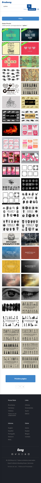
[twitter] (16, 454)
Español (10, 431)
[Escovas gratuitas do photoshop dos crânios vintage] (11, 239)
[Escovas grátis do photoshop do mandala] (11, 266)
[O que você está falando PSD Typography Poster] (11, 48)
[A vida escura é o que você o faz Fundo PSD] (30, 34)
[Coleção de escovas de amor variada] (11, 88)
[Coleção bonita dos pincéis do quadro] (30, 170)
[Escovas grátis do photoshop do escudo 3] (30, 225)
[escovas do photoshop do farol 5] (30, 362)
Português (11, 434)
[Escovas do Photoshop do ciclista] (11, 102)
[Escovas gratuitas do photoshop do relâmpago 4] (30, 239)
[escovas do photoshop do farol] (30, 88)
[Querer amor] (29, 61)
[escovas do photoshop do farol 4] (11, 362)
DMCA (27, 414)
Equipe (27, 431)
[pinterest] (19, 454)
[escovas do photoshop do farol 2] (11, 321)
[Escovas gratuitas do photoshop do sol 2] (30, 280)
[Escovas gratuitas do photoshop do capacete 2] (11, 211)
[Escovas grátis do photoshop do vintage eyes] (11, 184)
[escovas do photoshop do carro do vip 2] (30, 116)
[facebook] (12, 454)
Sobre (27, 428)
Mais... (10, 439)
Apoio (27, 411)
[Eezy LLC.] (20, 450)
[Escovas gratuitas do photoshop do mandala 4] (30, 252)
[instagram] (22, 454)
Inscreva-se (32, 9)
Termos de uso (12, 466)
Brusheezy (11, 405)
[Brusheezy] (6, 2)
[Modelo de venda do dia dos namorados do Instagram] (30, 129)
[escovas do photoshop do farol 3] (30, 321)
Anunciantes (29, 408)
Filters (20, 18)
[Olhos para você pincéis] (11, 74)
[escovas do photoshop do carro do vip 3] (30, 102)
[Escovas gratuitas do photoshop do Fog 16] (11, 252)
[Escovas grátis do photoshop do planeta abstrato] (30, 184)
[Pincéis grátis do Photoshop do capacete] (30, 198)
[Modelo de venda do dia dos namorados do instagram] (11, 157)
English (10, 428)
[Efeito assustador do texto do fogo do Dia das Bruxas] (11, 129)
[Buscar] (29, 6)
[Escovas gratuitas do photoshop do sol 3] (30, 266)
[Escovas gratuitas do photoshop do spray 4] (11, 307)
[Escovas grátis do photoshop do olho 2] (30, 294)
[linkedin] (28, 454)
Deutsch (11, 436)
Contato (27, 436)
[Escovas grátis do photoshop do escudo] (30, 211)
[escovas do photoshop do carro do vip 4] (11, 116)
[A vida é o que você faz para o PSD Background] (11, 34)
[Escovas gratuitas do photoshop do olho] (11, 294)
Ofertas (27, 405)
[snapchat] (25, 454)
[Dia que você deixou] (30, 74)
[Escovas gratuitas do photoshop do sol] (11, 280)
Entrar (25, 9)
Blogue (27, 434)
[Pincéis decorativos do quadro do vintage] (11, 198)
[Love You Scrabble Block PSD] (10, 61)
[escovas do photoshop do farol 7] (30, 307)
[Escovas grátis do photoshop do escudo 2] (11, 225)
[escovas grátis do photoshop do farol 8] (11, 335)
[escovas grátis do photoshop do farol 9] (30, 335)
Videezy (10, 411)
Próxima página (20, 379)
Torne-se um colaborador (12, 414)
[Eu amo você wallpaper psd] (30, 48)
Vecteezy (11, 408)
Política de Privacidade (25, 466)
